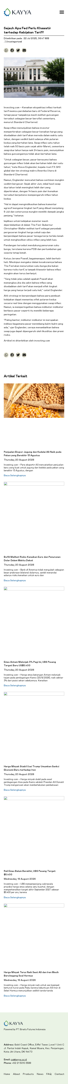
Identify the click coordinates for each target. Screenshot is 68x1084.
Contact (59, 1074)
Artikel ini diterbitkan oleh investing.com (27, 341)
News (40, 1074)
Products (28, 1074)
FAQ (49, 1074)
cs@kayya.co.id (19, 1059)
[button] (61, 12)
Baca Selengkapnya (15, 475)
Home (7, 1074)
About (16, 1074)
